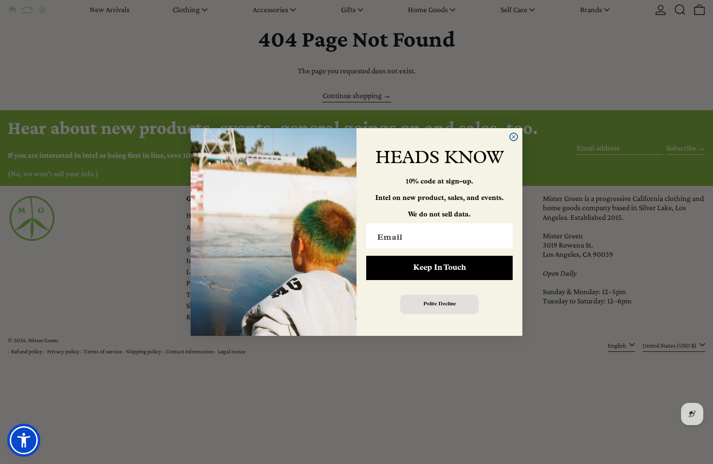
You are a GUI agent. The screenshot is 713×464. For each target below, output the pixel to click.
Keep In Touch (439, 268)
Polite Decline (439, 304)
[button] (24, 440)
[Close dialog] (514, 137)
